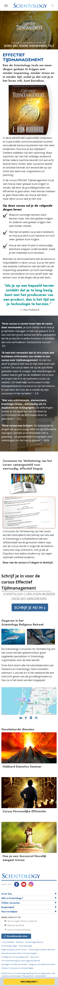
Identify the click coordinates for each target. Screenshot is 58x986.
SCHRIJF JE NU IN (29, 607)
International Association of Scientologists (19, 953)
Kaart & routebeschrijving (18, 929)
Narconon (35, 957)
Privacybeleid (27, 976)
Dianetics (20, 942)
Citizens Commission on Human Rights (17, 968)
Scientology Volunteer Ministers (41, 949)
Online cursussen (10, 902)
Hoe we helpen (9, 911)
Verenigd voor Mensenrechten (14, 964)
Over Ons (6, 893)
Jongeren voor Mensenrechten (42, 964)
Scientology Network (34, 942)
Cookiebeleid (40, 976)
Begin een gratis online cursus (14, 949)
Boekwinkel (7, 907)
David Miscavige (25, 946)
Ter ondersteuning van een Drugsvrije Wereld (20, 960)
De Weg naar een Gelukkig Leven (15, 957)
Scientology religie (9, 946)
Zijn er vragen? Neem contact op (22, 921)
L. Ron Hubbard (7, 942)
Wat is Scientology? (12, 898)
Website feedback (15, 925)
